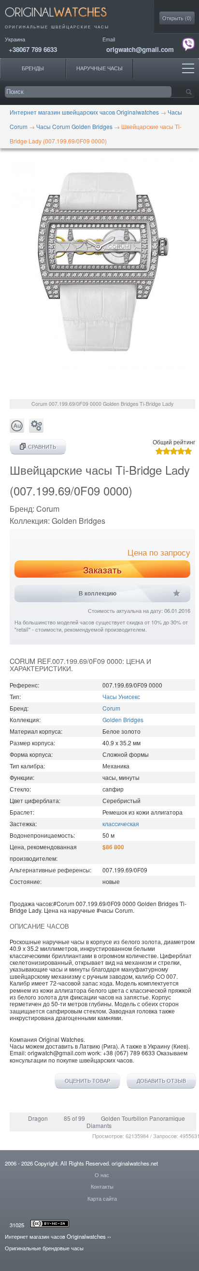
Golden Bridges (122, 719)
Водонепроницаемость (41, 835)
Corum (111, 708)
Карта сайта (102, 1198)
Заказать (102, 569)
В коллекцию (97, 593)
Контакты (102, 1186)
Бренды (33, 68)
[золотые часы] (17, 430)
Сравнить (42, 446)
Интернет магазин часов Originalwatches (55, 1236)
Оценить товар (87, 1081)
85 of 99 (74, 1118)
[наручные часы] (64, 19)
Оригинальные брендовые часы (44, 1248)
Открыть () (177, 18)
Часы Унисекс (121, 696)
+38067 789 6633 (33, 49)
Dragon (38, 1118)
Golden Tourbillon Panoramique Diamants (135, 1121)
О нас (102, 1175)
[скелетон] (36, 430)
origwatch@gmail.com (140, 49)
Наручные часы (99, 68)
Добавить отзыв (161, 1081)
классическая (120, 823)
